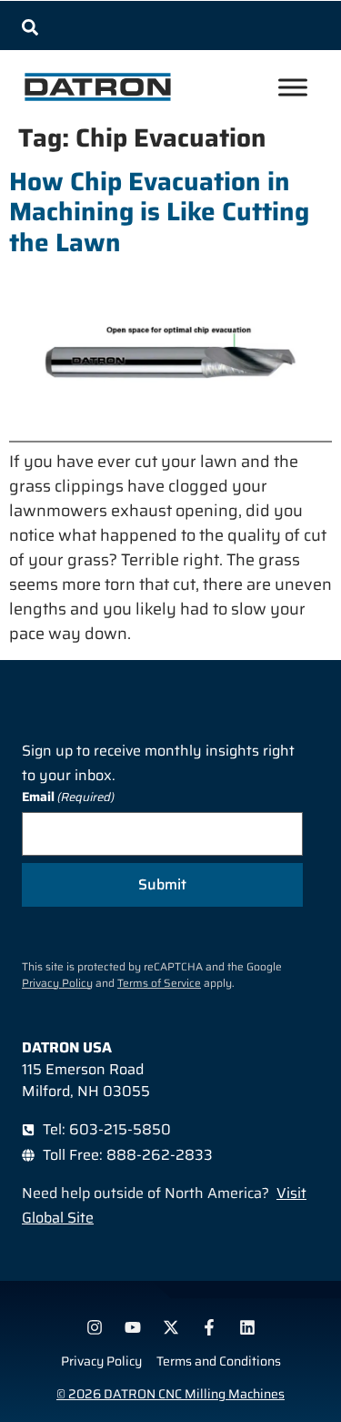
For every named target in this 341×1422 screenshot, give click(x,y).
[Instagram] (94, 1327)
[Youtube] (133, 1327)
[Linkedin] (247, 1327)
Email (68, 797)
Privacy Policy (57, 982)
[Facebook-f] (209, 1327)
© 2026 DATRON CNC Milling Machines (170, 1394)
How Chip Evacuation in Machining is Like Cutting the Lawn (159, 211)
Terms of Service (159, 982)
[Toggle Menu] (292, 87)
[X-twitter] (171, 1327)
